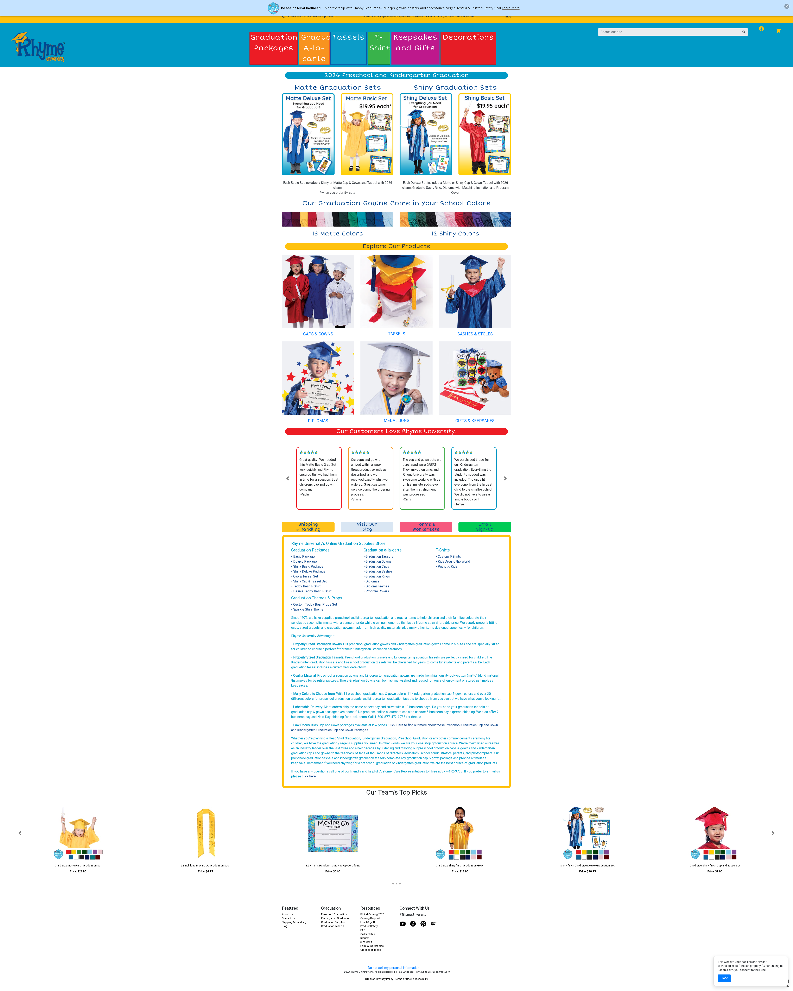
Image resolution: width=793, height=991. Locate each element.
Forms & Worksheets (426, 527)
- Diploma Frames (376, 586)
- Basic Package (303, 556)
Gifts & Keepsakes (475, 420)
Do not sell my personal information (393, 968)
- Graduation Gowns (377, 561)
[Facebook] (413, 924)
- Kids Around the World (453, 561)
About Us (287, 914)
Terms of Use (403, 978)
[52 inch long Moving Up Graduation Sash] (205, 833)
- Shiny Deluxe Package (308, 571)
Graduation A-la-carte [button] (315, 48)
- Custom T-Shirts (448, 556)
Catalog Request (370, 918)
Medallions (396, 420)
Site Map (370, 978)
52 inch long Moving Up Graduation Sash (205, 865)
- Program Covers (376, 591)
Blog (508, 16)
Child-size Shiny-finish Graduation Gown (460, 865)
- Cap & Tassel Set (304, 576)
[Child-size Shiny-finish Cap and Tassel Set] (715, 833)
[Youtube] (403, 924)
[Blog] (434, 924)
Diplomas (318, 420)
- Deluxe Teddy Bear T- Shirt (311, 591)
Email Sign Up (368, 922)
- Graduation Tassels (378, 556)
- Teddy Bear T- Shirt (306, 586)
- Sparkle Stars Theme (307, 609)
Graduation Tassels (332, 926)
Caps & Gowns (318, 334)
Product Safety (369, 926)
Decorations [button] (468, 37)
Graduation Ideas (370, 949)
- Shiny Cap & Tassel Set (309, 581)
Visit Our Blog (367, 527)
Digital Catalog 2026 (372, 914)
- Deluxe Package (304, 561)
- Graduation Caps (376, 566)
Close (724, 978)
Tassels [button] (348, 37)
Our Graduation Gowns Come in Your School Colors (396, 203)
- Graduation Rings (376, 576)
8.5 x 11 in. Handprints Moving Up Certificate (332, 865)
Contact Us (288, 918)
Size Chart (366, 941)
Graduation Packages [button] (273, 42)
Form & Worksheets (372, 945)
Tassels (396, 333)
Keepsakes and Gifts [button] (415, 42)
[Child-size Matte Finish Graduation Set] (78, 833)
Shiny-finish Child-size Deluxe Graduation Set (587, 865)
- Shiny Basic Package (307, 566)
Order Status (367, 934)
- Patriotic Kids (446, 566)
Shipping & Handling (308, 527)
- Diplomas (371, 581)
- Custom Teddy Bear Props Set (314, 604)
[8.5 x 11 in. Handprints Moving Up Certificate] (333, 833)
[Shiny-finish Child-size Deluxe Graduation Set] (587, 833)
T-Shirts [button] (380, 42)
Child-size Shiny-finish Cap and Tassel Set (715, 865)
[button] (287, 478)
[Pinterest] (423, 924)
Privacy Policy (385, 978)
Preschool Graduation (334, 914)
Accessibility (420, 978)
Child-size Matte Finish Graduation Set (78, 865)
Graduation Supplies (333, 922)
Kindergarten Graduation (335, 918)
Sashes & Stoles (475, 334)
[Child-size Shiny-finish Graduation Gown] (460, 833)
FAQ (362, 930)
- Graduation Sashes (378, 571)
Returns (364, 938)
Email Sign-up (484, 527)
